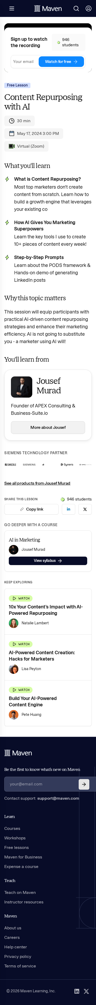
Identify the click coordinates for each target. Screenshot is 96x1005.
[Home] (18, 753)
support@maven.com (58, 798)
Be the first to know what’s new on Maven (42, 769)
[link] (68, 509)
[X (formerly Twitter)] (86, 991)
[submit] (84, 784)
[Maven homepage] (48, 8)
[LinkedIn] (77, 991)
